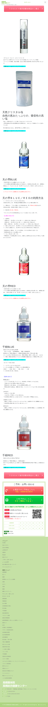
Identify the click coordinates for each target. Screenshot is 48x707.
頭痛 (3, 581)
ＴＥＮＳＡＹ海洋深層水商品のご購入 (24, 9)
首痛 (3, 586)
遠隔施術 (4, 572)
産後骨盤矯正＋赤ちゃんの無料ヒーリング (12, 620)
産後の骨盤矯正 (6, 617)
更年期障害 (5, 637)
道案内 (4, 552)
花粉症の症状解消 (6, 656)
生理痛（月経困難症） (7, 627)
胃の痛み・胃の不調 (7, 639)
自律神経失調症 (6, 632)
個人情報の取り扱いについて (9, 564)
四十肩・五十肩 (6, 596)
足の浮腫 (4, 603)
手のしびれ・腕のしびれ (8, 593)
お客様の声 (5, 550)
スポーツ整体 (5, 658)
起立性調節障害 (6, 634)
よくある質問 (5, 562)
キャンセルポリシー (7, 566)
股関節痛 (4, 598)
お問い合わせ (28, 2)
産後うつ (4, 622)
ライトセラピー (6, 673)
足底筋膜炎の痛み (6, 605)
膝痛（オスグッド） (7, 591)
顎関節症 (4, 601)
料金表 (4, 554)
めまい (4, 584)
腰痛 (3, 577)
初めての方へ (5, 545)
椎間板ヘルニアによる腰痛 (8, 579)
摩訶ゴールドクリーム (7, 675)
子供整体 (4, 610)
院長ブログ (5, 557)
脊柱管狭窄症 (5, 613)
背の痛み (4, 608)
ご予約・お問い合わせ (7, 559)
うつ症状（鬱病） (6, 649)
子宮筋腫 (4, 654)
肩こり (4, 574)
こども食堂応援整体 (7, 678)
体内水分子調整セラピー (8, 670)
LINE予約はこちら (24, 500)
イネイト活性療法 (6, 663)
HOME (4, 542)
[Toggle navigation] (45, 2)
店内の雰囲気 (5, 547)
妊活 (3, 625)
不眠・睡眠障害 (6, 641)
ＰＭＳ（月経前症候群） (8, 629)
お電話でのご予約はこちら (24, 491)
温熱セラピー (5, 668)
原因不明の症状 (6, 646)
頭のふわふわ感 (6, 644)
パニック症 (5, 651)
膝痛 (3, 589)
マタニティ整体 (6, 615)
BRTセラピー (5, 666)
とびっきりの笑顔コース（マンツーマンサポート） (14, 661)
